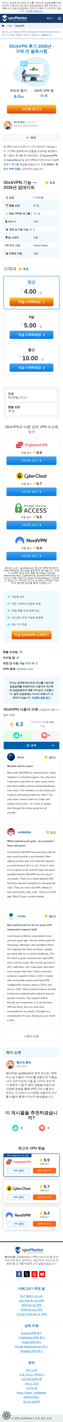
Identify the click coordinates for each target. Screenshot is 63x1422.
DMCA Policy (31, 1397)
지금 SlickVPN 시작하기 (31, 635)
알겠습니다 (46, 35)
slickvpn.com (25, 668)
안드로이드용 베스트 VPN (31, 1314)
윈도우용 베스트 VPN (31, 1300)
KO (49, 18)
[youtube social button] (42, 1274)
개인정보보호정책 (31, 1379)
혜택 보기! (43, 1170)
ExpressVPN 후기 (31, 1333)
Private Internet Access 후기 (31, 1346)
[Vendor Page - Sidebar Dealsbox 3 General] (31, 1218)
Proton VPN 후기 (31, 1342)
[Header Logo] (14, 18)
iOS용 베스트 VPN (31, 1309)
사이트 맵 (31, 1388)
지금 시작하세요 (30, 302)
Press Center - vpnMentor (31, 1392)
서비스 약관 (31, 1383)
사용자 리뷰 (31, 1036)
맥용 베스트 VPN (31, 1305)
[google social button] (34, 1274)
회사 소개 (31, 1369)
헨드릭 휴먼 (19, 122)
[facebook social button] (19, 1274)
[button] (7, 1415)
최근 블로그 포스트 (31, 1296)
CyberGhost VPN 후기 (32, 1337)
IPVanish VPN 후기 (31, 1351)
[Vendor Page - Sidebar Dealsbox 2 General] (31, 1191)
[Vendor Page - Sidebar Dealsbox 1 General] (31, 1165)
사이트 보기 (30, 109)
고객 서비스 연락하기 (31, 1374)
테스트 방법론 (31, 1401)
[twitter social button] (27, 1274)
